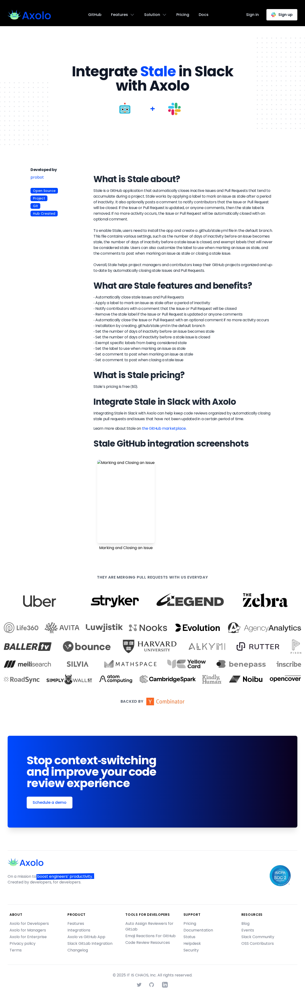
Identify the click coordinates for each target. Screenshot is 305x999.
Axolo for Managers (28, 930)
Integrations (78, 930)
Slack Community (257, 937)
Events (247, 930)
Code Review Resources (147, 942)
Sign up (285, 14)
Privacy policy (23, 943)
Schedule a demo (49, 802)
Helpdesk (192, 943)
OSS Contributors (257, 943)
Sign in (252, 14)
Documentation (198, 930)
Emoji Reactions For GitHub (150, 936)
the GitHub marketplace (164, 428)
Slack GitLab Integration (89, 943)
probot (37, 177)
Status (189, 937)
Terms (16, 950)
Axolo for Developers (29, 923)
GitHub (95, 14)
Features (75, 923)
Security (191, 950)
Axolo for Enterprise (28, 937)
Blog (245, 923)
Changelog (77, 950)
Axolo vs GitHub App (86, 937)
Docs (203, 14)
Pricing (182, 14)
